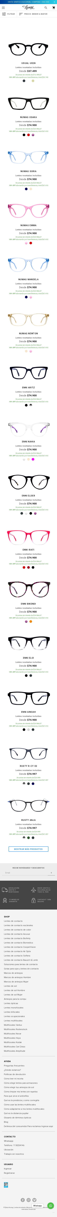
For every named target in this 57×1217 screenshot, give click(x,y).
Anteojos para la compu (15, 999)
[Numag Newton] (28, 318)
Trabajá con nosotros (14, 1154)
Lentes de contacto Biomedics (18, 943)
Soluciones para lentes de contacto (21, 964)
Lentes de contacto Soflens (17, 956)
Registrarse (9, 1173)
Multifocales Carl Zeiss (14, 1046)
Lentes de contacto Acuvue (17, 934)
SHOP (7, 917)
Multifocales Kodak (13, 1042)
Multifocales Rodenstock (15, 1029)
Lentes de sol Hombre (14, 990)
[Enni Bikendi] (28, 588)
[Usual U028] (28, 48)
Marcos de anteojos (13, 973)
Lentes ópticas (11, 1003)
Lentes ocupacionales (14, 1016)
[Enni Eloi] (28, 643)
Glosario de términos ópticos (17, 1117)
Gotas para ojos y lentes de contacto (21, 969)
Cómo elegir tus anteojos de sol (19, 1087)
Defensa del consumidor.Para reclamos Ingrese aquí (28, 1126)
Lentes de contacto (13, 921)
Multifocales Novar (12, 1033)
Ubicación (8, 1149)
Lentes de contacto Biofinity (17, 938)
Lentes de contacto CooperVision (20, 947)
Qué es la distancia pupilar (16, 1113)
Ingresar (8, 1169)
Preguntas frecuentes (14, 1066)
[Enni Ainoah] (28, 697)
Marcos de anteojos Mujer (16, 982)
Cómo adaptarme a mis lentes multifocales (24, 1109)
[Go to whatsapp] (50, 1205)
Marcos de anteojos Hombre (17, 977)
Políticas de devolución (15, 1074)
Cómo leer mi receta (13, 1079)
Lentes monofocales (13, 1008)
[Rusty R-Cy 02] (28, 751)
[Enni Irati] (28, 534)
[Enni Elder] (28, 480)
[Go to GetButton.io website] (50, 1212)
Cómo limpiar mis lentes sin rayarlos (21, 1091)
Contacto (10, 1137)
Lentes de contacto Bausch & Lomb (21, 960)
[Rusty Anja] (28, 805)
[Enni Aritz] (28, 372)
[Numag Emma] (28, 210)
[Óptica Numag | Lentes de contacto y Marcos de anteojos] (28, 7)
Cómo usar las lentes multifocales (20, 1104)
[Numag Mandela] (28, 264)
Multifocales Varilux (13, 1025)
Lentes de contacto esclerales (18, 925)
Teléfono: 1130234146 (14, 1145)
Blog (6, 1122)
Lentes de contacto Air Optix (17, 951)
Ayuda (7, 1061)
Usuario (8, 1164)
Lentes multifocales (13, 1021)
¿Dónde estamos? (12, 1070)
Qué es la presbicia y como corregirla (21, 1100)
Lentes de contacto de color (17, 930)
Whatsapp (8, 1141)
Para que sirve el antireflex (16, 1096)
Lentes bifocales (12, 1012)
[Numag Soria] (28, 156)
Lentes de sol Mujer (13, 995)
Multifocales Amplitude (14, 1051)
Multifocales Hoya (12, 1038)
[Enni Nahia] (28, 426)
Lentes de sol (10, 986)
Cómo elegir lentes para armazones (21, 1083)
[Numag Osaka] (28, 102)
